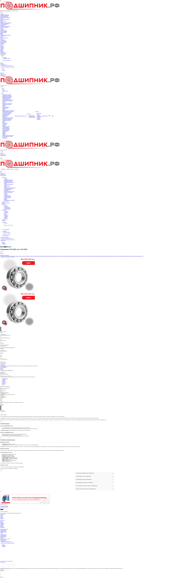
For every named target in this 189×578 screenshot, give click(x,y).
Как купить (6, 206)
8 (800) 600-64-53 (3, 74)
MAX (3, 68)
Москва (1, 368)
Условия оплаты (3, 534)
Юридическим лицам (4, 529)
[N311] (17, 291)
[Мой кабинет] (0, 156)
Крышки (103, 256)
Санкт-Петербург (3, 366)
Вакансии (2, 526)
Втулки (27, 256)
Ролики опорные (43, 256)
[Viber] (6, 246)
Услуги (1, 516)
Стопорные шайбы (108, 256)
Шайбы (125, 256)
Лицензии (2, 524)
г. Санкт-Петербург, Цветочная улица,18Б (7, 66)
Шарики (127, 256)
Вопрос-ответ (2, 537)
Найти (2, 570)
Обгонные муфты (121, 256)
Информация (2, 527)
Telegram (3, 70)
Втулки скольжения (114, 256)
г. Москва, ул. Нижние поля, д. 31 (6, 65)
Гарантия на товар (3, 531)
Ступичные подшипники (63, 256)
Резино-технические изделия (83, 256)
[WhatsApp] (7, 246)
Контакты (2, 522)
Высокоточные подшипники (21, 256)
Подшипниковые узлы (13, 256)
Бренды (1, 517)
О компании (2, 520)
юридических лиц (5, 365)
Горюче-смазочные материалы (134, 256)
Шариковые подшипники (4, 256)
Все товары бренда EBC (4, 506)
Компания (6, 211)
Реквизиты (2, 523)
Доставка (3, 383)
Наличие (3, 380)
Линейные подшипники (92, 256)
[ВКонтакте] (1, 246)
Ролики (38, 256)
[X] (5, 246)
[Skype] (9, 246)
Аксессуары (141, 256)
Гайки (97, 256)
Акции (1, 515)
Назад (6, 205)
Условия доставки (3, 530)
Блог (1, 521)
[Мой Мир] (3, 246)
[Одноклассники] (2, 246)
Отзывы (3, 381)
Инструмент (76, 256)
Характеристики (5, 378)
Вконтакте (4, 243)
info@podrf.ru (3, 64)
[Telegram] (10, 246)
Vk (2, 69)
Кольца (47, 256)
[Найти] (1, 12)
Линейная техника (71, 256)
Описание (4, 379)
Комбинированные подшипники (53, 256)
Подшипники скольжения (33, 256)
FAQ (3, 384)
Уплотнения (100, 256)
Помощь (1, 532)
